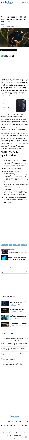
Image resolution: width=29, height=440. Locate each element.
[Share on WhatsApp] (2, 56)
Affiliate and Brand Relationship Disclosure (10, 430)
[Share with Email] (10, 56)
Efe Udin (5, 26)
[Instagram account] (9, 421)
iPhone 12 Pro (24, 244)
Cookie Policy (25, 425)
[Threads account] (24, 421)
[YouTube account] (16, 421)
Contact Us (9, 425)
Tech (2, 244)
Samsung (13, 304)
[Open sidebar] (1, 2)
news (11, 244)
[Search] (23, 2)
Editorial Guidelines (15, 427)
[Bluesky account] (20, 421)
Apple (2, 24)
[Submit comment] (26, 271)
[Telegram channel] (28, 421)
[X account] (1, 421)
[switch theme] (25, 2)
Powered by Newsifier (14, 438)
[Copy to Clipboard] (13, 56)
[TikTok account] (12, 421)
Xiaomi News (14, 311)
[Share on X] (7, 56)
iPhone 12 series (17, 244)
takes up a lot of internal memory (17, 143)
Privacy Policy (17, 425)
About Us (3, 425)
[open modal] (27, 2)
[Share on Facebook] (5, 56)
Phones (6, 244)
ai (11, 318)
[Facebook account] (5, 421)
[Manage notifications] (26, 437)
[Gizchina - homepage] (8, 2)
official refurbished (13, 82)
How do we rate (25, 430)
